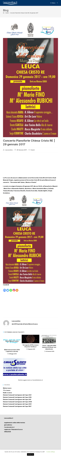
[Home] (3, 12)
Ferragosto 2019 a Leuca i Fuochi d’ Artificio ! (30, 346)
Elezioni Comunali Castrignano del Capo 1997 (17, 406)
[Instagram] (13, 289)
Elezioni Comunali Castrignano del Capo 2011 (17, 399)
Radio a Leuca (7, 392)
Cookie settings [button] (50, 452)
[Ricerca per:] (57, 3)
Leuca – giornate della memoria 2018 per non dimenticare (49, 347)
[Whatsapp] (10, 289)
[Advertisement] (30, 165)
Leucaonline (9, 150)
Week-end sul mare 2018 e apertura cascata (12, 350)
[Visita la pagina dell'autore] (6, 323)
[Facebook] (4, 289)
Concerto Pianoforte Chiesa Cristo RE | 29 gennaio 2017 (24, 12)
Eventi (33, 150)
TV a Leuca (6, 390)
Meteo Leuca (7, 388)
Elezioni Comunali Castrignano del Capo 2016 (17, 397)
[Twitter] (7, 289)
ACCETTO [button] (30, 454)
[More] (17, 289)
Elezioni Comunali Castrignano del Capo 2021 (17, 395)
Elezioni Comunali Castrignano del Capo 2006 (17, 402)
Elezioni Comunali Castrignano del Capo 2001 (17, 404)
